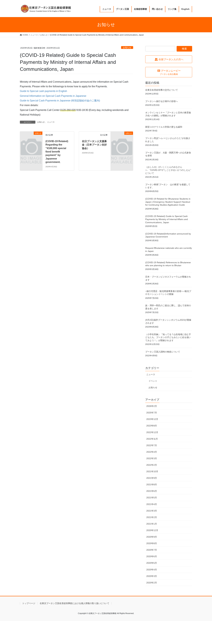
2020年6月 (151, 556)
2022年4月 (151, 452)
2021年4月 (151, 504)
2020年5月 (151, 563)
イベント (153, 381)
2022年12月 (152, 432)
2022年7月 (151, 445)
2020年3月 (151, 576)
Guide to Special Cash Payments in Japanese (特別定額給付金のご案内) (60, 100)
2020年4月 (151, 569)
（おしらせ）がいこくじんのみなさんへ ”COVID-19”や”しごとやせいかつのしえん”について (168, 170)
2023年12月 (152, 419)
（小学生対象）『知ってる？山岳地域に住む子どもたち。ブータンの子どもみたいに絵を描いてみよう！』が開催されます (168, 337)
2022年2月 (151, 465)
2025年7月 (151, 412)
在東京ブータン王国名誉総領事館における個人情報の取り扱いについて (74, 603)
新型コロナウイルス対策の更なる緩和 (163, 127)
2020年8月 (151, 543)
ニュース (51, 122)
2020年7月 (151, 550)
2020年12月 (152, 530)
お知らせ (127, 47)
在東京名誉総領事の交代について (161, 90)
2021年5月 (151, 497)
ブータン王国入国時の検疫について (162, 351)
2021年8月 (151, 484)
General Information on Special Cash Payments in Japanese (53, 96)
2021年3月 (151, 511)
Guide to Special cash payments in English (43, 91)
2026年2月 (151, 406)
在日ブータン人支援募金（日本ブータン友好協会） (94, 145)
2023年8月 (151, 425)
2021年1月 (151, 524)
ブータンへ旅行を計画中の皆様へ (161, 101)
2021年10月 (152, 471)
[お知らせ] (31, 138)
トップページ (28, 603)
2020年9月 (151, 537)
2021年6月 (151, 491)
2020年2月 (151, 582)
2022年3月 (151, 458)
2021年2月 (151, 517)
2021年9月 (151, 478)
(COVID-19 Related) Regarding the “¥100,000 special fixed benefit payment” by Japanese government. (56, 151)
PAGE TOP (204, 599)
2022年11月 (152, 439)
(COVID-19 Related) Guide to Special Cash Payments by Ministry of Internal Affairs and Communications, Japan (166, 219)
